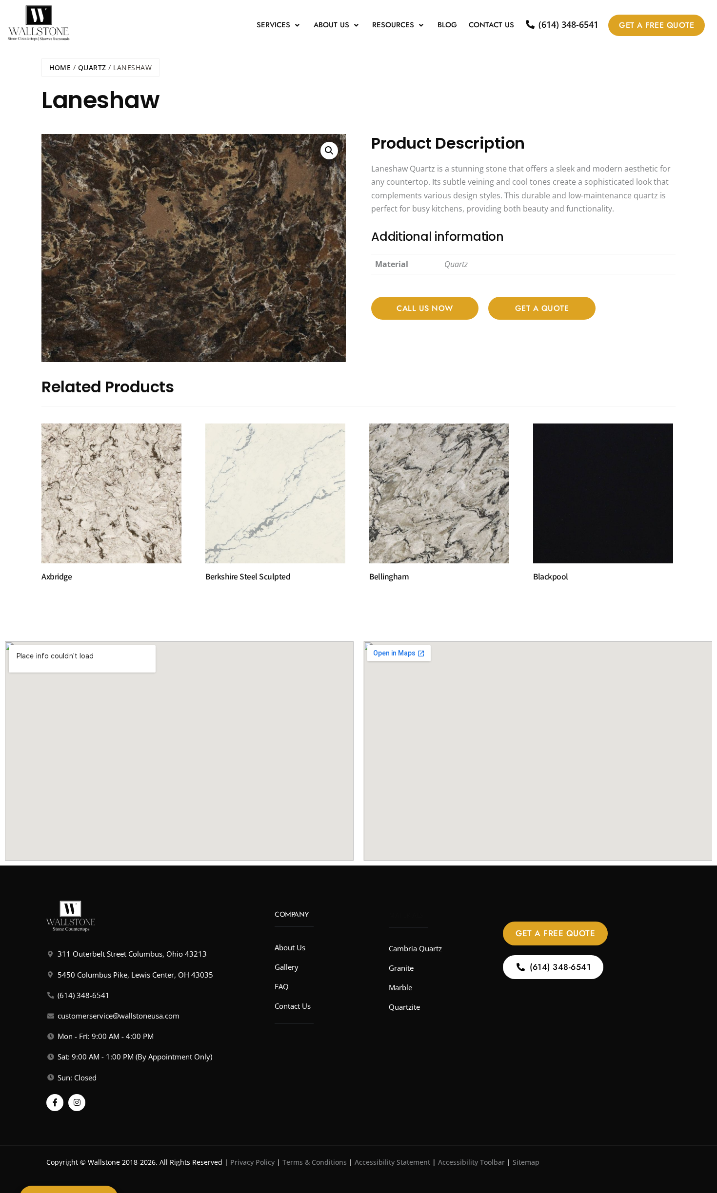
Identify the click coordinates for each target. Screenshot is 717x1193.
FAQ (282, 986)
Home (60, 67)
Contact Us (491, 24)
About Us (331, 24)
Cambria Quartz (415, 948)
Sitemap (526, 1162)
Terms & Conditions (314, 1162)
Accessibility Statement (392, 1162)
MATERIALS (406, 915)
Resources (393, 24)
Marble (400, 987)
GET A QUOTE (542, 308)
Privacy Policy (252, 1162)
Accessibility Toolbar (471, 1162)
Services (273, 24)
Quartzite (404, 1007)
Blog (447, 24)
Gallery (287, 967)
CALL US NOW (425, 308)
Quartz (92, 67)
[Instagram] (76, 1102)
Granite (401, 968)
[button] (279, 25)
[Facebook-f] (54, 1102)
